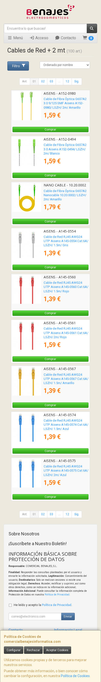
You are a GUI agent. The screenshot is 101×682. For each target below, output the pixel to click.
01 (34, 81)
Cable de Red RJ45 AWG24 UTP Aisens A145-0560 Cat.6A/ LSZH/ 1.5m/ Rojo (66, 287)
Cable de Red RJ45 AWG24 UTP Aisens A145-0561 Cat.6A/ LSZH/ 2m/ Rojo (66, 333)
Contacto (68, 38)
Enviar (68, 616)
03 (51, 81)
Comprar (50, 129)
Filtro (16, 66)
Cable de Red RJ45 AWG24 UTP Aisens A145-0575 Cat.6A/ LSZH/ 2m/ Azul (66, 470)
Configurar (14, 650)
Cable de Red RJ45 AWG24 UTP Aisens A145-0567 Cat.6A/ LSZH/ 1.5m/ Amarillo (66, 379)
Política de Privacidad (57, 594)
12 (67, 81)
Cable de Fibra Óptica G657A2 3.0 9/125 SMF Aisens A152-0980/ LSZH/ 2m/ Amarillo (65, 103)
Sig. (76, 81)
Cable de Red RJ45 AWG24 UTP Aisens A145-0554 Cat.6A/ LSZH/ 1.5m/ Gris (66, 241)
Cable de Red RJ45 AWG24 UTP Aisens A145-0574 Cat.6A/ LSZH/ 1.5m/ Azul (66, 425)
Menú (17, 38)
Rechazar (33, 650)
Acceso (41, 38)
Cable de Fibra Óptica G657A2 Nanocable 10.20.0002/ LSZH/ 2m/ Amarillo (65, 195)
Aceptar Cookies (57, 650)
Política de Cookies (75, 676)
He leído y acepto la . (43, 605)
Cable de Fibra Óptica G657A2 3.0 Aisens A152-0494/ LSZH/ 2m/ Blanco (65, 149)
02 (43, 81)
